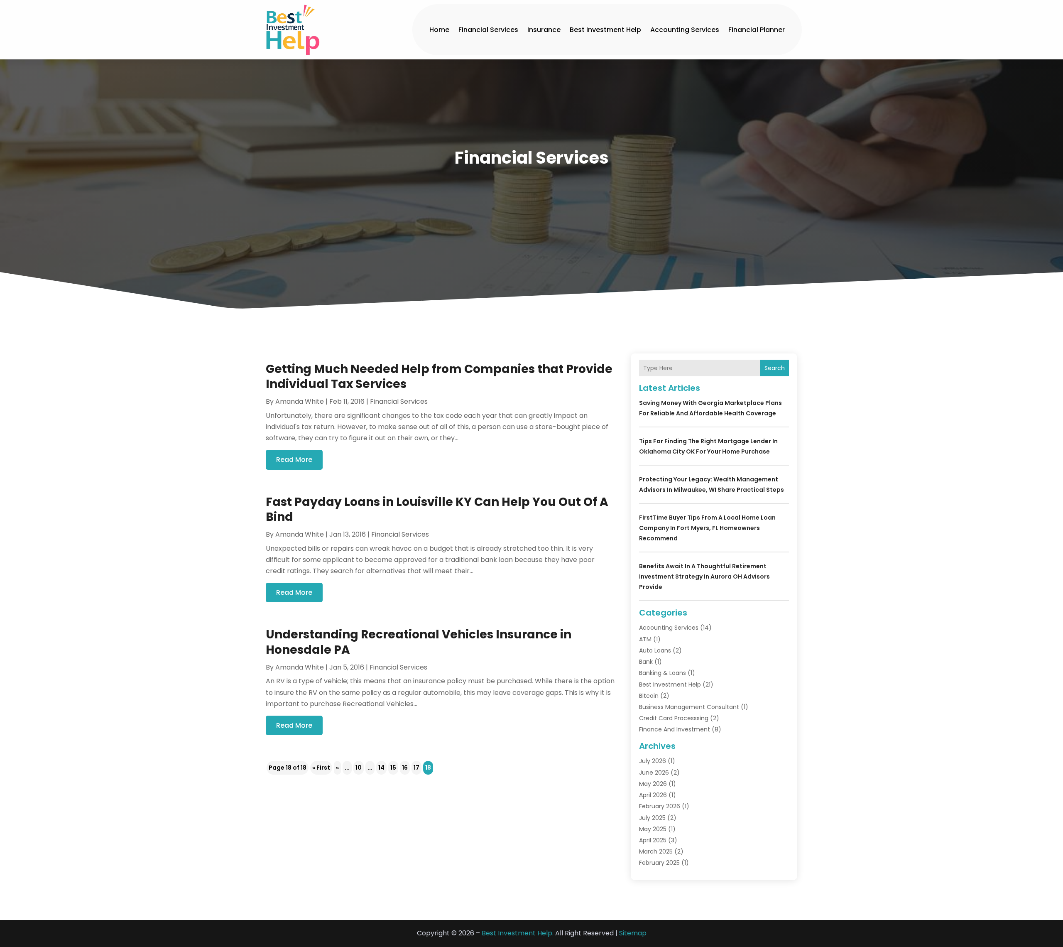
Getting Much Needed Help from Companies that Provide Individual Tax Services (439, 376)
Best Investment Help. (518, 933)
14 (381, 767)
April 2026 (653, 795)
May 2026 (653, 784)
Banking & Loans (662, 673)
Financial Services (488, 29)
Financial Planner (756, 29)
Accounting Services (684, 29)
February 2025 (659, 863)
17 (416, 767)
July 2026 (652, 761)
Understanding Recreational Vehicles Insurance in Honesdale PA (418, 642)
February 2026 (659, 806)
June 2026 (654, 772)
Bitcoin (649, 696)
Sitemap (633, 933)
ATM (645, 639)
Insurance (544, 29)
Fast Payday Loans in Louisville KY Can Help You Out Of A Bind (437, 509)
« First (321, 767)
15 (393, 767)
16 (405, 767)
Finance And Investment (674, 729)
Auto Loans (655, 650)
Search (774, 368)
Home (439, 29)
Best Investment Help (605, 29)
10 (358, 767)
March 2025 (656, 851)
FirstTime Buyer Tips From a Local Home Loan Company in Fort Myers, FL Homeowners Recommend (707, 527)
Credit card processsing (673, 718)
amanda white (299, 401)
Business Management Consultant (689, 707)
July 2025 (652, 818)
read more (294, 459)
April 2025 (652, 840)
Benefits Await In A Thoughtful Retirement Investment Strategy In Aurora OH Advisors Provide (704, 576)
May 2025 (652, 829)
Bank (646, 662)
